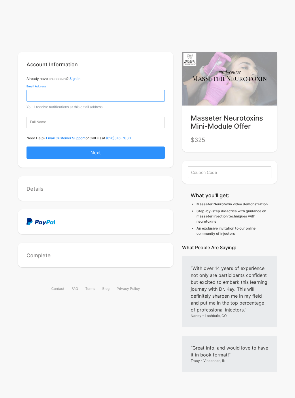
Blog (105, 288)
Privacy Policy (128, 288)
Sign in (74, 78)
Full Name (38, 122)
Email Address (36, 86)
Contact (57, 288)
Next (95, 152)
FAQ (74, 288)
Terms (90, 288)
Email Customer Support (65, 138)
